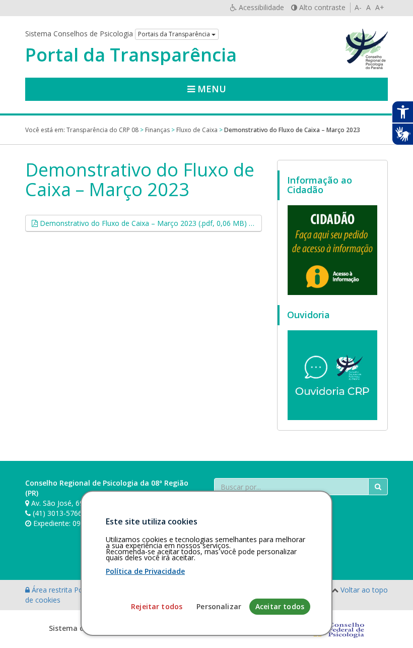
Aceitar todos (279, 606)
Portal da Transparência (131, 55)
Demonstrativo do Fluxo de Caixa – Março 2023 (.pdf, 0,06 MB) (150, 223)
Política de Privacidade (145, 571)
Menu (210, 89)
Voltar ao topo (364, 590)
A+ (379, 7)
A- (358, 7)
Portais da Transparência (175, 34)
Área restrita (52, 590)
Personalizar (218, 606)
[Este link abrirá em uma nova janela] (332, 249)
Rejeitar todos (156, 606)
